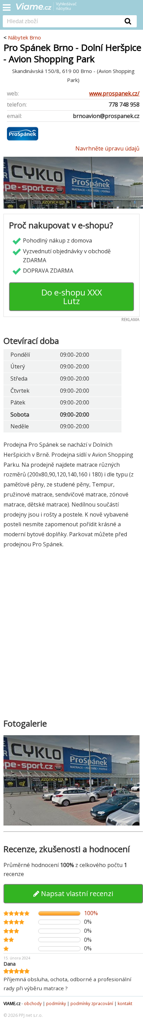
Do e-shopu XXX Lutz (71, 296)
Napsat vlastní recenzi (76, 893)
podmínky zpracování (91, 1003)
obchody (33, 1003)
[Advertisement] (71, 631)
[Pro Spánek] (22, 139)
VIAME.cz (11, 1003)
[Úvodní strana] (50, 8)
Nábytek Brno (24, 37)
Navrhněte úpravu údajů (107, 148)
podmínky (56, 1003)
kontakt (125, 1003)
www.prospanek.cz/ (114, 93)
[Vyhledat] (128, 21)
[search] (61, 22)
